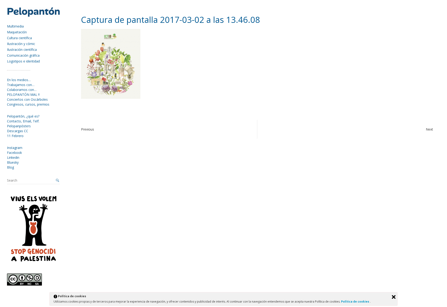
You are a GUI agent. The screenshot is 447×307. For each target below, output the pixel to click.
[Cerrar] (394, 297)
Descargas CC (17, 131)
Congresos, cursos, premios (28, 104)
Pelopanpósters (19, 126)
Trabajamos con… (20, 85)
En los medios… (19, 80)
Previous (87, 129)
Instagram (14, 147)
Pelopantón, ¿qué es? (23, 116)
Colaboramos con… (22, 89)
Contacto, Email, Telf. (23, 121)
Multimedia (15, 26)
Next (429, 129)
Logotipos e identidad (23, 61)
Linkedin (13, 157)
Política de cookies (355, 302)
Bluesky (13, 162)
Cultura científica (19, 38)
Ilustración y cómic (21, 43)
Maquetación (17, 32)
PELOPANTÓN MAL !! (23, 94)
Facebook (14, 152)
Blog (10, 167)
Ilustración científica (22, 49)
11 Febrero (15, 136)
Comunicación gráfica (23, 55)
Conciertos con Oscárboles (27, 99)
